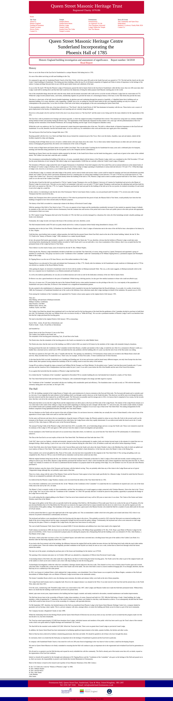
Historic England (35, 23)
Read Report (86, 62)
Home (32, 16)
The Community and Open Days (128, 21)
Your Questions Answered (97, 25)
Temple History (64, 21)
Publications (122, 23)
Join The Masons (94, 29)
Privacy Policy (34, 29)
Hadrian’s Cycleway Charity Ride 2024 (130, 25)
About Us (33, 21)
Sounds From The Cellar (67, 29)
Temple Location (35, 27)
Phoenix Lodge (64, 25)
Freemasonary (93, 21)
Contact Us (33, 31)
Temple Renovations (65, 23)
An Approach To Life (95, 23)
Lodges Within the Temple (97, 27)
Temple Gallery (64, 27)
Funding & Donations (37, 25)
